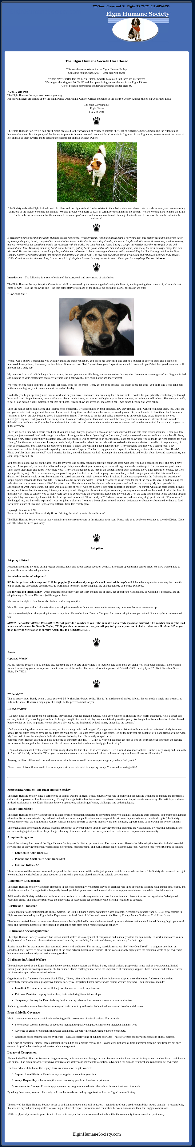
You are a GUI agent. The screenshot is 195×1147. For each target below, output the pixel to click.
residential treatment (65, 241)
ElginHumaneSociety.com (45, 11)
